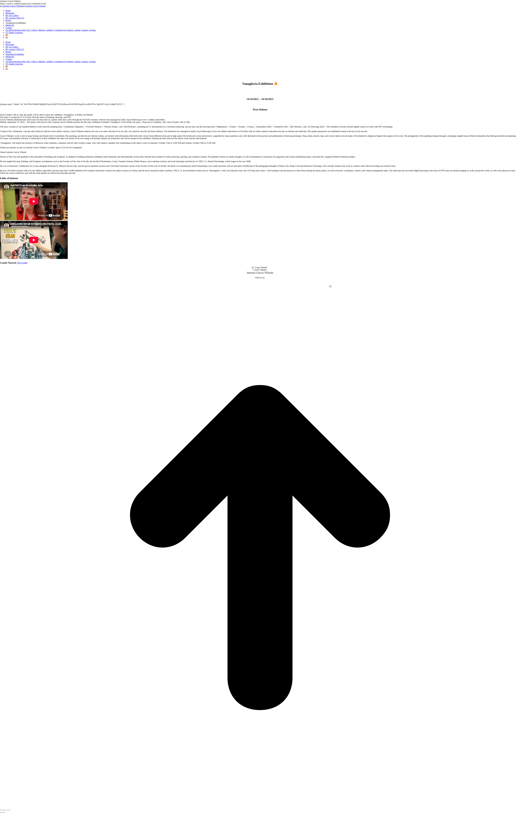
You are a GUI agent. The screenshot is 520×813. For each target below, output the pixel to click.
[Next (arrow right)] (4, 812)
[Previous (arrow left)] (1, 812)
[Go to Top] (260, 807)
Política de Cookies (260, 286)
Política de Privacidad (241, 286)
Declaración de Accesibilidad (282, 286)
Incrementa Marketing (319, 286)
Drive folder (22, 263)
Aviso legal (225, 286)
